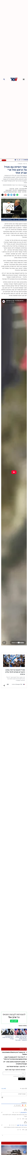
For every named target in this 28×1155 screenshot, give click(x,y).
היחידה (3, 219)
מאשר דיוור (18, 1076)
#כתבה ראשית (8, 190)
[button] (23, 79)
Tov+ (14, 219)
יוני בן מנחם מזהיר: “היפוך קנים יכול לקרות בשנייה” (8, 1037)
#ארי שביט (12, 188)
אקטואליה (20, 163)
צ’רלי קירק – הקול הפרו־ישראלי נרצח (16, 1066)
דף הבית (25, 163)
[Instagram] (23, 159)
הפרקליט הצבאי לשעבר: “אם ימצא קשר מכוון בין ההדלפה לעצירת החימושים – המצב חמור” (21, 1038)
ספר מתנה (9, 219)
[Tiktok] (19, 159)
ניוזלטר (19, 219)
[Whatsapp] (21, 159)
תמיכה (24, 219)
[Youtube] (25, 159)
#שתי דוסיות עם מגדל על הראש (10, 192)
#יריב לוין (15, 190)
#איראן (16, 188)
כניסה (2, 1088)
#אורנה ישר (21, 188)
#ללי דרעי (24, 192)
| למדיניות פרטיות (16, 1076)
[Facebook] (27, 159)
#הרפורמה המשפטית (22, 190)
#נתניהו (19, 192)
